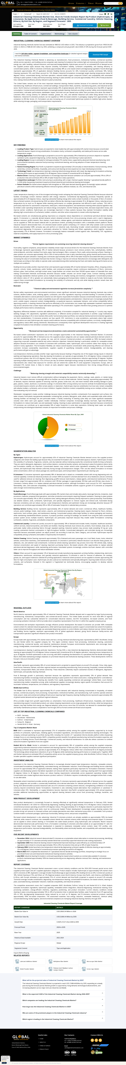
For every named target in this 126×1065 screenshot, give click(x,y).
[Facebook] (96, 1040)
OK (4, 1062)
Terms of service (45, 1045)
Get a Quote (73, 34)
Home (72, 3)
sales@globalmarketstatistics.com (30, 4)
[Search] (120, 3)
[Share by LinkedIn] (111, 14)
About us (43, 1042)
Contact (99, 3)
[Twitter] (92, 1040)
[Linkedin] (100, 1040)
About (92, 3)
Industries (81, 3)
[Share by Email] (105, 14)
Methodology (60, 34)
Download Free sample (51, 139)
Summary (17, 34)
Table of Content (30, 34)
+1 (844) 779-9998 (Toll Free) (74, 1040)
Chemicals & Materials (24, 10)
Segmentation (46, 34)
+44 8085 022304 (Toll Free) (74, 1042)
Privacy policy (44, 1049)
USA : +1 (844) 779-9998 (26, 2)
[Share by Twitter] (108, 14)
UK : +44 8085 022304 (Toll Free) (43, 2)
